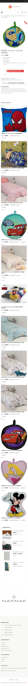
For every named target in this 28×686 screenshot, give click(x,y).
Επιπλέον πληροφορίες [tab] (12, 83)
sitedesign (25, 682)
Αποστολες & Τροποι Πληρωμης (6, 650)
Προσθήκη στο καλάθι (15, 71)
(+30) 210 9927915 (8, 627)
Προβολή (4, 138)
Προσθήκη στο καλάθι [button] (14, 135)
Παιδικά (4, 15)
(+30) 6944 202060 (8, 632)
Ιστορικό (2, 661)
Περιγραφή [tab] (4, 83)
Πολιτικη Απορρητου (4, 646)
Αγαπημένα (3, 659)
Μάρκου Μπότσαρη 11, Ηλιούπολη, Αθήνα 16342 (12, 625)
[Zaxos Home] (14, 7)
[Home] (1, 16)
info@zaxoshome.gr (8, 634)
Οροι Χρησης (3, 644)
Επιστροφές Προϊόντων (5, 648)
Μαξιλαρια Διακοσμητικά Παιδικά (13, 15)
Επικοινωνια (3, 642)
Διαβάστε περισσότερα (18, 547)
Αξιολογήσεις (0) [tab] (20, 83)
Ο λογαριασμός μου (4, 657)
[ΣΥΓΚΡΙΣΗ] (5, 74)
